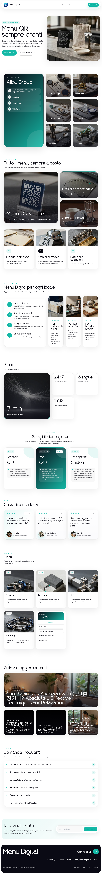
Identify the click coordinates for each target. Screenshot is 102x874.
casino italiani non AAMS (46, 631)
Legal (96, 867)
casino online (43, 640)
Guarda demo (25, 52)
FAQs (69, 860)
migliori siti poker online (46, 636)
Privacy (84, 867)
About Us (77, 867)
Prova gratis (8, 52)
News (62, 860)
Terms (90, 867)
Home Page (51, 860)
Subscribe (89, 829)
